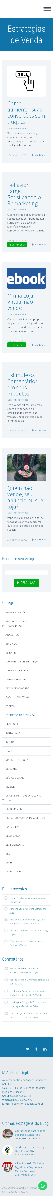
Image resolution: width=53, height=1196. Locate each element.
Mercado (11, 768)
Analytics (12, 634)
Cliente (10, 652)
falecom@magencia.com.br (27, 1103)
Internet (11, 742)
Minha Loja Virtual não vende (20, 301)
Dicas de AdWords (17, 688)
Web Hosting (16, 968)
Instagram (12, 733)
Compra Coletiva (16, 670)
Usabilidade (13, 871)
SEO (7, 853)
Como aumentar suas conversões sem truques (26, 112)
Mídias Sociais (14, 777)
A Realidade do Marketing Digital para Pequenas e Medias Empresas (28, 921)
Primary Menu (47, 9)
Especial (11, 706)
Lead (8, 750)
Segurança (12, 835)
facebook (36, 1049)
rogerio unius (16, 979)
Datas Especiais (15, 679)
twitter (27, 1049)
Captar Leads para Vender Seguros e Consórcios (27, 899)
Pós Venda (12, 826)
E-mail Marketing (17, 697)
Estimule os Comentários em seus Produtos (22, 384)
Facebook (11, 724)
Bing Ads (11, 643)
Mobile (10, 786)
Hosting (14, 991)
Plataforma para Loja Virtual (25, 817)
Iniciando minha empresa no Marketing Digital (28, 932)
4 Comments (17, 244)
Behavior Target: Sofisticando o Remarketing (24, 194)
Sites (9, 862)
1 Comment (17, 345)
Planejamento (15, 808)
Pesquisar (28, 583)
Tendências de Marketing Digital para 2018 (27, 910)
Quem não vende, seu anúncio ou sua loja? (25, 497)
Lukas (12, 1013)
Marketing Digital (17, 759)
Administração (15, 612)
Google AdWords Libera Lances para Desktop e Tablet (27, 943)
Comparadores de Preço (21, 661)
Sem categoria (15, 844)
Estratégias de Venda (17, 128)
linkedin (45, 1049)
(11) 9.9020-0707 (24, 1099)
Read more (40, 154)
